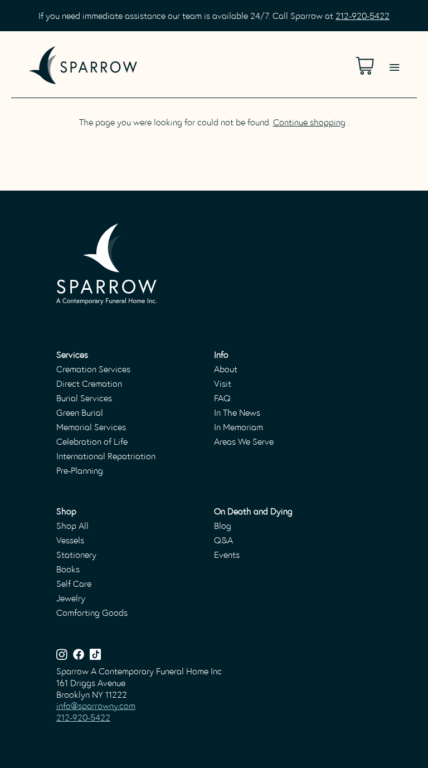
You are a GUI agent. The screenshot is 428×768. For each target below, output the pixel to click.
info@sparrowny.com (95, 705)
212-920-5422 (362, 15)
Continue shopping (309, 121)
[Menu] (394, 53)
